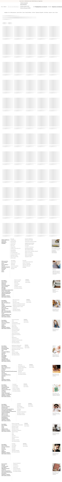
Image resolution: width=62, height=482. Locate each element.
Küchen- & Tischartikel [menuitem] (26, 263)
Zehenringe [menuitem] (20, 371)
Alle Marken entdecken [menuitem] (6, 295)
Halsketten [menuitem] (4, 375)
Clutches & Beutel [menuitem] (15, 322)
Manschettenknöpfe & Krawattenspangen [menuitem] (9, 371)
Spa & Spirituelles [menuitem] (5, 358)
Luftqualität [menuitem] (19, 403)
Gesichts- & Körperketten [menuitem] (22, 367)
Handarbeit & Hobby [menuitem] (5, 387)
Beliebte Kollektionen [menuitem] (5, 239)
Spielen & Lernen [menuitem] (5, 413)
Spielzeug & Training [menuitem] (15, 437)
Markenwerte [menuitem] (4, 242)
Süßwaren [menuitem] (3, 309)
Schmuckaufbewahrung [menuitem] (6, 374)
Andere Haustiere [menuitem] (5, 428)
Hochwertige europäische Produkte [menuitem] (30, 241)
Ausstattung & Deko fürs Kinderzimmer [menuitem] (9, 411)
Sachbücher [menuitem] (4, 469)
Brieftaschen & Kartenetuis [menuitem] (16, 334)
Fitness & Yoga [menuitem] (4, 349)
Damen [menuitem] (3, 263)
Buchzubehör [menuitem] (4, 473)
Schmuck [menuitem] (3, 265)
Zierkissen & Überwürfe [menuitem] (6, 293)
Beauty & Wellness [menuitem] (5, 264)
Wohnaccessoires (13, 12)
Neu (9, 12)
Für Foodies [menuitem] (27, 245)
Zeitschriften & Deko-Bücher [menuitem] (7, 472)
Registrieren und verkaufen (42, 6)
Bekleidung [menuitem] (4, 326)
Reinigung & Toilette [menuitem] (15, 426)
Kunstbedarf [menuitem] (14, 384)
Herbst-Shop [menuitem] (13, 245)
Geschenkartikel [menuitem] (13, 251)
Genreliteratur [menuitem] (15, 464)
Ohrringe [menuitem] (3, 372)
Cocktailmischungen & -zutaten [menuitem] (18, 306)
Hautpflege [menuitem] (4, 357)
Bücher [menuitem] (3, 271)
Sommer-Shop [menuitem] (13, 244)
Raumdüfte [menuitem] (24, 260)
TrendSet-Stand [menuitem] (13, 240)
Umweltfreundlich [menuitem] (5, 466)
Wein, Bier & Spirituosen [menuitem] (6, 302)
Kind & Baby (46, 12)
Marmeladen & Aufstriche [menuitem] (6, 312)
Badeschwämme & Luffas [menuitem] (16, 349)
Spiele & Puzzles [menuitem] (4, 388)
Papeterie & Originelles (39, 12)
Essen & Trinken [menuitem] (4, 262)
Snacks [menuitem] (3, 313)
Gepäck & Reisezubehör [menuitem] (16, 333)
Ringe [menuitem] (3, 377)
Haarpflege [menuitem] (14, 447)
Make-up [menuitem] (3, 354)
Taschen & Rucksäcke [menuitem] (15, 319)
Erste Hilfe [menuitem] (19, 410)
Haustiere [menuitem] (3, 269)
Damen (23, 12)
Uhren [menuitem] (3, 378)
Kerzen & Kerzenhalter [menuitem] (6, 285)
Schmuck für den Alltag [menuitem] (14, 256)
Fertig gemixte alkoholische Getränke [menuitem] (19, 303)
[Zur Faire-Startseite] (3, 6)
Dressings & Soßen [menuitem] (5, 308)
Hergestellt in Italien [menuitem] (28, 256)
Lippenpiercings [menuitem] (20, 368)
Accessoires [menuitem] (4, 323)
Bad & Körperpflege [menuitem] (5, 348)
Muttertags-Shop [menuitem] (13, 241)
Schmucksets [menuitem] (4, 373)
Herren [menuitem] (3, 270)
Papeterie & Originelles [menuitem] (6, 412)
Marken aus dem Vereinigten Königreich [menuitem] (31, 251)
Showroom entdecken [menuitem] (6, 322)
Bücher (56, 12)
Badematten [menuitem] (16, 282)
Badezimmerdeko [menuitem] (17, 281)
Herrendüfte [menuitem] (14, 446)
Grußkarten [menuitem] (4, 390)
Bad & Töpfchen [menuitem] (19, 406)
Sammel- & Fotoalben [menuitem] (16, 388)
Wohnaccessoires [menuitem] (5, 261)
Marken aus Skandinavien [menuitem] (29, 255)
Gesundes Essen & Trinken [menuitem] (29, 244)
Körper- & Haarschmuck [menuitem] (6, 367)
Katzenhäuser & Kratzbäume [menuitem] (16, 430)
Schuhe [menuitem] (3, 450)
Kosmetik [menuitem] (3, 447)
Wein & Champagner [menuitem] (16, 299)
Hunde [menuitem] (3, 427)
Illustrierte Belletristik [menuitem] (16, 468)
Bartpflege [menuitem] (13, 443)
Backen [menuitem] (3, 303)
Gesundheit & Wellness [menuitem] (6, 351)
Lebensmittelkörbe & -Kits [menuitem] (6, 314)
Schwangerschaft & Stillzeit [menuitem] (7, 410)
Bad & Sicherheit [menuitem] (5, 407)
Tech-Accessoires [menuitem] (14, 331)
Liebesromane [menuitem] (15, 467)
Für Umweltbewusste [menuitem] (14, 252)
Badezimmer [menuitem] (13, 263)
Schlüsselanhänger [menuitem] (15, 327)
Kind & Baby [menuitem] (4, 268)
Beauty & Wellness (28, 12)
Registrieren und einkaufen (57, 6)
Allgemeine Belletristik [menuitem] (17, 463)
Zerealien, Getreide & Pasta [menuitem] (6, 306)
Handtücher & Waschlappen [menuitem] (21, 411)
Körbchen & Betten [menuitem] (15, 431)
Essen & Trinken (19, 12)
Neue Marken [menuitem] (13, 260)
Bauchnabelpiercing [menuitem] (21, 366)
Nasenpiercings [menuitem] (20, 370)
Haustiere (50, 12)
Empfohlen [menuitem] (4, 243)
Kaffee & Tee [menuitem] (4, 307)
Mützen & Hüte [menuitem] (14, 326)
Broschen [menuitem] (3, 370)
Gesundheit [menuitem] (14, 435)
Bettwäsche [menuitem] (13, 264)
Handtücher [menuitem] (16, 285)
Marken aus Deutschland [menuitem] (29, 253)
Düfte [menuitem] (3, 350)
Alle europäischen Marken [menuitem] (29, 249)
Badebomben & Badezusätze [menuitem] (16, 345)
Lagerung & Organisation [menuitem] (27, 264)
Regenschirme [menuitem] (14, 337)
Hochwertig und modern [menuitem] (29, 240)
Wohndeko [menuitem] (12, 268)
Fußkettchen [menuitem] (20, 364)
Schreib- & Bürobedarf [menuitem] (6, 393)
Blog (36, 6)
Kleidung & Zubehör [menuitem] (15, 427)
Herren (54, 12)
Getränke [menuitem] (3, 305)
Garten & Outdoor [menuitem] (14, 267)
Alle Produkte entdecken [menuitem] (6, 296)
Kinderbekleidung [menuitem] (5, 418)
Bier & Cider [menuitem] (15, 301)
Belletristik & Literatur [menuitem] (5, 468)
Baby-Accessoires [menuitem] (5, 414)
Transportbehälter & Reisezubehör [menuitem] (17, 424)
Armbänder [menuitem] (4, 368)
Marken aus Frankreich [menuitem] (28, 252)
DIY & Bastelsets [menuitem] (15, 385)
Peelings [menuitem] (13, 350)
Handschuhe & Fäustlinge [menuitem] (16, 323)
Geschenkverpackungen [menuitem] (6, 389)
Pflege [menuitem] (13, 434)
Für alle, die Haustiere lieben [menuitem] (15, 253)
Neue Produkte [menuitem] (13, 261)
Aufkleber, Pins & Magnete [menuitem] (6, 394)
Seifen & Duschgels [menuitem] (15, 352)
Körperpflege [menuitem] (4, 356)
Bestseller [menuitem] (3, 465)
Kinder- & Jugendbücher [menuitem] (6, 470)
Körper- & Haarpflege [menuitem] (20, 407)
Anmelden (49, 6)
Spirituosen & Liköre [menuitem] (16, 302)
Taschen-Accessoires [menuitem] (15, 338)
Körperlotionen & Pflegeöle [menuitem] (16, 346)
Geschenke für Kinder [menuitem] (14, 255)
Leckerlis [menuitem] (13, 438)
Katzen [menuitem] (3, 426)
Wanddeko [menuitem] (24, 267)
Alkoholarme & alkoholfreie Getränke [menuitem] (19, 305)
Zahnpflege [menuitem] (19, 409)
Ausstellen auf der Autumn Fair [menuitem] (16, 248)
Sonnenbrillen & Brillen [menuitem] (15, 330)
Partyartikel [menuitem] (4, 391)
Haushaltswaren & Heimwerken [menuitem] (28, 261)
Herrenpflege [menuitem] (4, 355)
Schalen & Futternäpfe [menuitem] (15, 423)
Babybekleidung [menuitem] (5, 417)
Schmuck (33, 12)
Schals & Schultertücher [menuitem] (16, 329)
